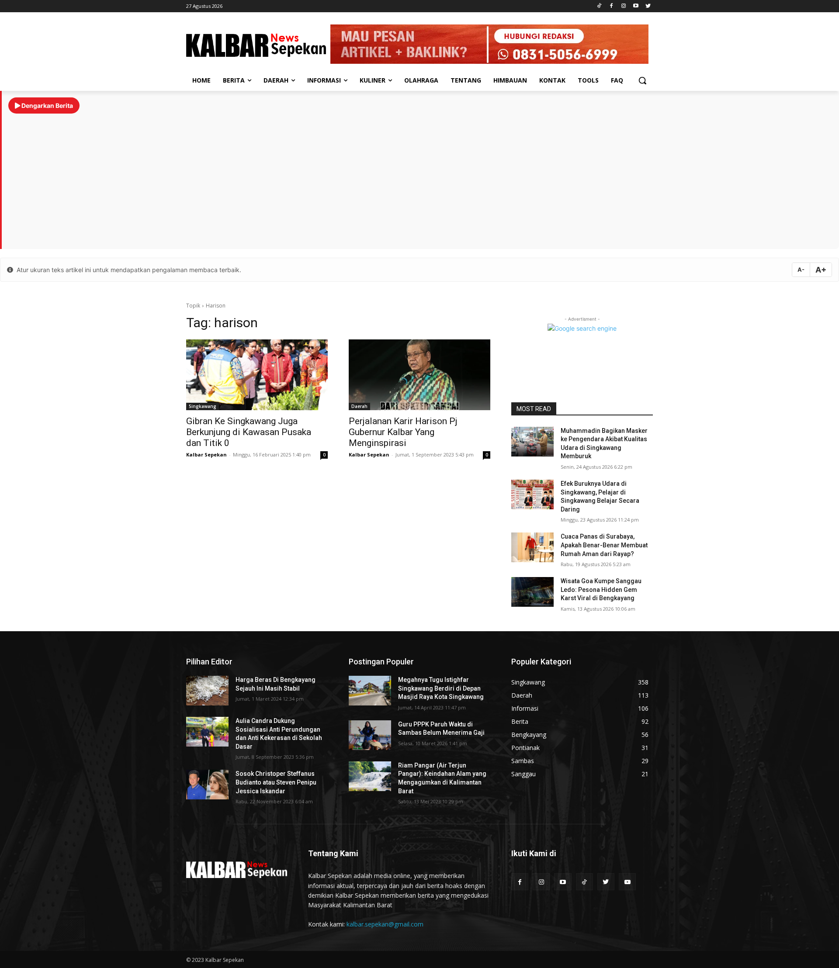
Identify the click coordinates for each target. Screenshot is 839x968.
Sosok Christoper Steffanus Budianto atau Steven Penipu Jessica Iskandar (276, 782)
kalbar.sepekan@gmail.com (385, 924)
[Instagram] (624, 6)
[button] (642, 80)
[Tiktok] (599, 6)
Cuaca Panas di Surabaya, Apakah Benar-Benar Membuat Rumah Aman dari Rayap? (604, 545)
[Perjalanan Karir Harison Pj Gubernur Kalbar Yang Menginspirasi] (419, 374)
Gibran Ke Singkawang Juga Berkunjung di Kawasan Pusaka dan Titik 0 (248, 432)
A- (800, 269)
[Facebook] (612, 6)
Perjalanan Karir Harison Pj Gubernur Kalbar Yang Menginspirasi (403, 432)
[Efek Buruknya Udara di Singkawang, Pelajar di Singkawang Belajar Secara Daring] (532, 494)
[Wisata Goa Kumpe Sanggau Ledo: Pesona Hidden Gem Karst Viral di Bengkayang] (532, 592)
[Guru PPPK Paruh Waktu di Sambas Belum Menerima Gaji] (370, 735)
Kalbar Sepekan (206, 454)
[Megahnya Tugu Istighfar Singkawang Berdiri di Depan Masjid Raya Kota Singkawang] (370, 690)
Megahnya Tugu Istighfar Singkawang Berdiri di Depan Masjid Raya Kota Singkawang (441, 688)
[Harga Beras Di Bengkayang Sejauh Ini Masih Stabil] (207, 690)
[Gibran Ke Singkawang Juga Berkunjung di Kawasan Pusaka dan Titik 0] (257, 374)
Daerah (359, 406)
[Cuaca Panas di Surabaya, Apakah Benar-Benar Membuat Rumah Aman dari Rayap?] (532, 547)
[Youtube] (636, 6)
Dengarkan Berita (46, 105)
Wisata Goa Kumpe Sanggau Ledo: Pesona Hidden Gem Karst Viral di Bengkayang (601, 589)
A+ (820, 269)
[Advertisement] (420, 177)
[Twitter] (648, 6)
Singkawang (202, 406)
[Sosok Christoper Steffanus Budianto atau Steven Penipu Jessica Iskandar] (207, 784)
